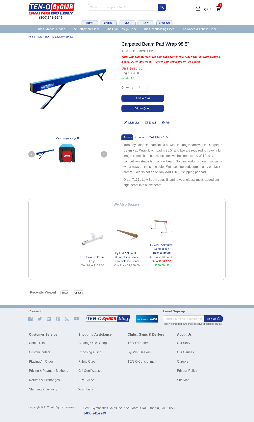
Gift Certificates (89, 370)
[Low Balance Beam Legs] (92, 239)
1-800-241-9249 (94, 413)
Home (89, 22)
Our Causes (185, 352)
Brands (108, 22)
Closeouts (164, 22)
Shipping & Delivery (43, 389)
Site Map (183, 380)
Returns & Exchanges (44, 380)
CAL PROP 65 (158, 137)
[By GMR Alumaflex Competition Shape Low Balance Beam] (127, 235)
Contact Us (37, 343)
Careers (182, 361)
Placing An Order (41, 361)
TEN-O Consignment (142, 361)
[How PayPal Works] (147, 319)
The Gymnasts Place (51, 29)
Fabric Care (86, 361)
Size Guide (86, 380)
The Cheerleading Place (158, 29)
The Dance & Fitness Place (199, 29)
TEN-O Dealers (138, 343)
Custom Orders (39, 352)
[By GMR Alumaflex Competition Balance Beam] (161, 227)
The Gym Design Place (121, 29)
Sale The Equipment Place (59, 36)
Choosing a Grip (89, 352)
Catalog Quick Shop (92, 343)
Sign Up (212, 318)
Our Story (183, 343)
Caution (140, 137)
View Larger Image (66, 138)
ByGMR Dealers (139, 352)
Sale (127, 22)
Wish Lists (85, 389)
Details (127, 137)
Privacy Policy (187, 370)
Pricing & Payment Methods (48, 370)
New (145, 22)
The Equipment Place (86, 29)
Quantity (127, 87)
